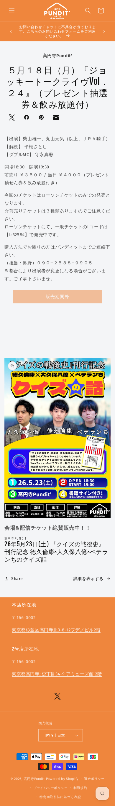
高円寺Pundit (34, 779)
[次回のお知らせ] (104, 31)
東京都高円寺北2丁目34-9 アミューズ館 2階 (57, 674)
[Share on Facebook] (27, 117)
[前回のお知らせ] (10, 31)
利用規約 (80, 788)
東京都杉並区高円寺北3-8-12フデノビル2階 (56, 630)
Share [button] (17, 578)
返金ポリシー (94, 779)
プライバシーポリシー (50, 788)
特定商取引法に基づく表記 (60, 797)
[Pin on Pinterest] (41, 117)
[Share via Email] (56, 118)
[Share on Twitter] (12, 117)
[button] (11, 10)
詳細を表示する (88, 578)
